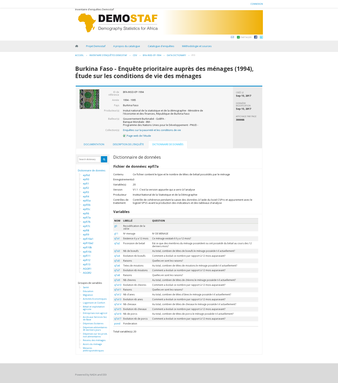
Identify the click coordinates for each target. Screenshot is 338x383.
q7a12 (117, 294)
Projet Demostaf (95, 46)
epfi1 (86, 183)
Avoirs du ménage (92, 344)
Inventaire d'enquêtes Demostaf (108, 55)
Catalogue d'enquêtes (161, 46)
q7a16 (117, 313)
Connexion (256, 3)
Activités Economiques (95, 298)
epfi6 (86, 213)
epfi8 (86, 230)
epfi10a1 (88, 238)
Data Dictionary (176, 55)
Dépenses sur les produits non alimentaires (96, 335)
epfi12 (86, 260)
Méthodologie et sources (197, 46)
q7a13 (117, 299)
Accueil (79, 55)
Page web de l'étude (138, 135)
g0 (115, 226)
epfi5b (87, 204)
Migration (88, 295)
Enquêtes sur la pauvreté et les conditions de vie (152, 130)
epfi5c (86, 209)
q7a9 (117, 280)
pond (117, 323)
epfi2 (86, 187)
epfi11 (86, 255)
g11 (116, 233)
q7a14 (117, 304)
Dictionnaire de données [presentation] (167, 144)
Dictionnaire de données (91, 170)
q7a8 (117, 275)
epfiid (86, 175)
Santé (86, 287)
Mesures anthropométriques (93, 349)
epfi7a (87, 217)
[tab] (94, 144)
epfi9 (86, 234)
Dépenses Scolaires (93, 323)
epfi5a (87, 200)
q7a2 (117, 243)
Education (88, 291)
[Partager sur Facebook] (255, 37)
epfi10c (87, 251)
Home (76, 46)
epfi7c (86, 226)
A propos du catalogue (126, 46)
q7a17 (117, 318)
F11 (193, 55)
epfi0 (86, 179)
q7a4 (117, 255)
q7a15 (117, 309)
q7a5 (117, 260)
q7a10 (117, 285)
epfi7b (87, 221)
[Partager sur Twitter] (261, 37)
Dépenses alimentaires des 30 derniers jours (97, 328)
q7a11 (117, 289)
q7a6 (117, 265)
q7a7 (117, 270)
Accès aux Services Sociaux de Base (97, 318)
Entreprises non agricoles (96, 313)
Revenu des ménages (94, 340)
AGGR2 (87, 272)
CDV (135, 55)
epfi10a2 (88, 243)
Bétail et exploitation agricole (94, 308)
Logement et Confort (94, 302)
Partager (246, 37)
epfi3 (86, 192)
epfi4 (86, 196)
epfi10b (87, 247)
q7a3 (117, 251)
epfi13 (86, 264)
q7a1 (117, 238)
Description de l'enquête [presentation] (128, 144)
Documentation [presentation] (94, 144)
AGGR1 (87, 268)
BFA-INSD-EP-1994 (152, 55)
